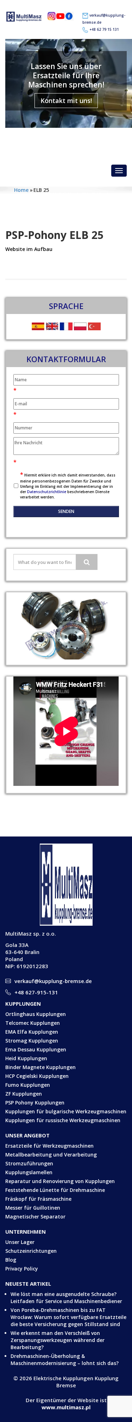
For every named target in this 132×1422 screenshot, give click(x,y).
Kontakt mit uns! (66, 100)
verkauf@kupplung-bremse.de (71, 137)
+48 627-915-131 (36, 992)
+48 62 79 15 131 (104, 29)
